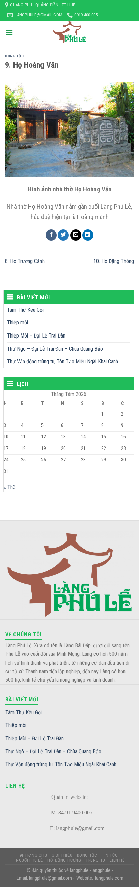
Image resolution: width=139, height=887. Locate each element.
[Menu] (9, 32)
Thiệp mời (17, 322)
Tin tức (110, 855)
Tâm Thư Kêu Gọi (25, 310)
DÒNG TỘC (14, 56)
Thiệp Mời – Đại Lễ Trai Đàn (36, 335)
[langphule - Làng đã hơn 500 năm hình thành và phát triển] (69, 32)
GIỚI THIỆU (62, 855)
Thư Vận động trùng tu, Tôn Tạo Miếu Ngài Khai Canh (62, 361)
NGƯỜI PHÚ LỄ (29, 860)
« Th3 (10, 487)
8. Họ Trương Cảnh (25, 261)
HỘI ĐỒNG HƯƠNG (64, 860)
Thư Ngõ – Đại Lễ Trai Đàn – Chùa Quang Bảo (55, 349)
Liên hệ (117, 860)
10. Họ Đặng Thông (113, 261)
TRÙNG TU (95, 860)
